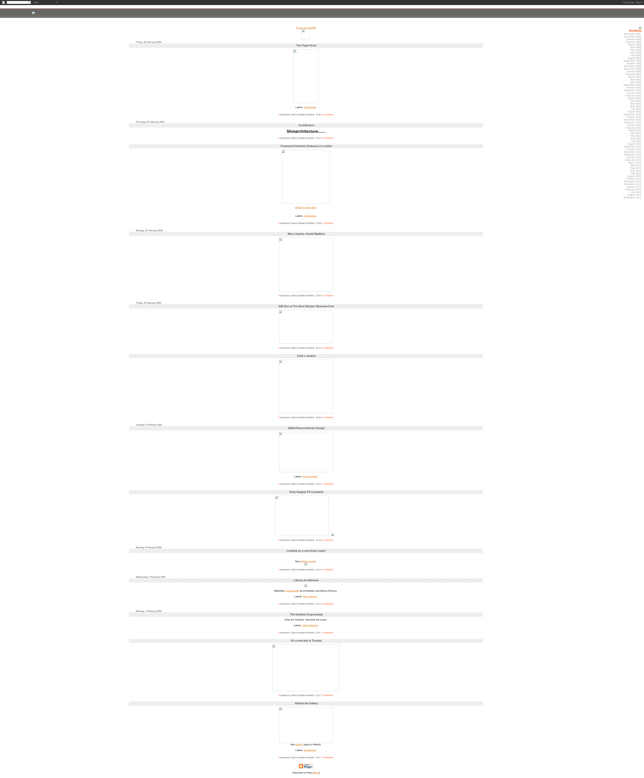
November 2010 (632, 119)
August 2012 (634, 176)
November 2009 (632, 90)
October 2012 (634, 178)
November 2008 (632, 66)
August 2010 (634, 111)
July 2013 (636, 192)
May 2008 (636, 50)
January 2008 (634, 39)
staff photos (310, 107)
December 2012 (632, 184)
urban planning (310, 625)
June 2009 (635, 82)
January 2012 (634, 157)
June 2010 (635, 106)
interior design (310, 476)
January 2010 (634, 93)
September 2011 (632, 146)
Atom (316, 772)
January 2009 (634, 71)
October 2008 (634, 63)
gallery (299, 744)
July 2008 (636, 55)
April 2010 (635, 101)
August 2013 (634, 194)
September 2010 (632, 114)
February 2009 (633, 74)
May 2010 (636, 103)
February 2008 (633, 42)
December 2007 (632, 36)
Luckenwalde (292, 590)
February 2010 (633, 95)
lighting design (308, 561)
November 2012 (632, 181)
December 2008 (632, 68)
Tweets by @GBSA (306, 27)
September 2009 (632, 84)
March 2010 (634, 98)
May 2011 (636, 135)
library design (310, 596)
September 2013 (632, 197)
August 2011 (634, 143)
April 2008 (635, 47)
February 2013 (633, 189)
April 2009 (635, 79)
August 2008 (634, 58)
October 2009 (634, 87)
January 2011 (634, 125)
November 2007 (632, 34)
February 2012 (633, 160)
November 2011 (632, 152)
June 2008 (635, 52)
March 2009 (634, 76)
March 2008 (634, 44)
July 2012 (636, 173)
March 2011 (635, 130)
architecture (310, 216)
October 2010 (634, 117)
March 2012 (634, 162)
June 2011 (635, 138)
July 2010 (636, 109)
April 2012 (635, 165)
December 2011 (632, 154)
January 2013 (634, 186)
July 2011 (636, 141)
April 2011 (636, 133)
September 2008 (632, 60)
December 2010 (632, 122)
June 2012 (635, 170)
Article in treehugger (306, 207)
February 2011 (633, 127)
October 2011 (634, 149)
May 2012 (636, 168)
